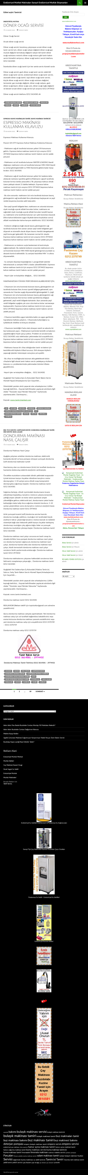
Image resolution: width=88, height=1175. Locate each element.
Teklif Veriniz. (7, 784)
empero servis (54, 1144)
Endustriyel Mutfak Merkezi (13, 757)
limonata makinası (39, 1152)
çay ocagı (35, 1162)
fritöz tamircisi (24, 1147)
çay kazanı (27, 1162)
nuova (26, 414)
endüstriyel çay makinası (11, 1147)
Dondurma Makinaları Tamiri (42, 430)
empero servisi (70, 1144)
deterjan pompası (13, 1144)
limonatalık (26, 1152)
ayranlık (5, 1132)
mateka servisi (59, 1152)
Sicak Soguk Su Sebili (10, 769)
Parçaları (44, 102)
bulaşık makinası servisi (32, 1131)
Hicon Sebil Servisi (68, 551)
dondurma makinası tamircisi (38, 673)
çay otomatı (42, 1162)
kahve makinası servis (13, 414)
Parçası (8, 105)
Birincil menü (85, 3)
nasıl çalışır (46, 679)
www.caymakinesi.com (73, 281)
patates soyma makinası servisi (27, 1156)
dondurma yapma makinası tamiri (17, 676)
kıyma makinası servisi (36, 1150)
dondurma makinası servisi (14, 673)
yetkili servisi (35, 105)
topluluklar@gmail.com (73, 133)
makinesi (51, 1152)
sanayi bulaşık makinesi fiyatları (71, 1156)
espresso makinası (44, 408)
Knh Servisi (7, 432)
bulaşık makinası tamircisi (56, 1132)
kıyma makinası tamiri (12, 1152)
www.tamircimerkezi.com (20, 400)
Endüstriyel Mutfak (11, 21)
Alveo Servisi (66, 543)
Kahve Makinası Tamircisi (41, 118)
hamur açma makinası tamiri (41, 1147)
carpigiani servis (38, 671)
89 (30, 691)
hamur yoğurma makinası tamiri (14, 1150)
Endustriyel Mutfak (10, 773)
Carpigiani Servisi (23, 430)
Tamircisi (24, 105)
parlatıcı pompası (71, 1152)
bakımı (16, 671)
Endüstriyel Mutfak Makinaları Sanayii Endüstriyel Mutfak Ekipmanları (35, 3)
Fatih (34, 676)
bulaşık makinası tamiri (19, 1136)
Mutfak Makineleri (9, 777)
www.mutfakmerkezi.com (69, 21)
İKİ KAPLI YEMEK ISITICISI (71, 559)
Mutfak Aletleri (8, 761)
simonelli (43, 414)
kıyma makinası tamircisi (57, 1150)
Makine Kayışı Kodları (10, 734)
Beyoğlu (22, 408)
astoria (13, 408)
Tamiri (34, 682)
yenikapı (43, 682)
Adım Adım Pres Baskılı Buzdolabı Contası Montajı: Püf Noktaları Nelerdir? (29, 725)
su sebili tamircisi (39, 1160)
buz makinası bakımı (15, 1140)
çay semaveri (50, 1162)
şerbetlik (57, 1162)
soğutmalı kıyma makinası (23, 1160)
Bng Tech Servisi (9, 430)
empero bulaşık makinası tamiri (35, 1144)
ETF (36, 411)
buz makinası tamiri (41, 1140)
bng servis (25, 671)
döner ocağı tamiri (31, 102)
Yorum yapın (23, 30)
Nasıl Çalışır (17, 432)
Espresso (31, 408)
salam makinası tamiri (48, 1155)
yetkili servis (7, 1162)
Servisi (16, 105)
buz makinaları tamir (67, 1136)
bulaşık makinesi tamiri (46, 1136)
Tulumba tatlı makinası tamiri (74, 1160)
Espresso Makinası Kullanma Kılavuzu (18, 411)
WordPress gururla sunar (10, 1172)
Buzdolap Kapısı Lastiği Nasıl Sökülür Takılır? (18, 742)
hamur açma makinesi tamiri (65, 1147)
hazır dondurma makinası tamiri (16, 679)
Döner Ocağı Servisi (23, 25)
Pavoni (34, 414)
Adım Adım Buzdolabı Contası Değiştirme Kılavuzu (21, 729)
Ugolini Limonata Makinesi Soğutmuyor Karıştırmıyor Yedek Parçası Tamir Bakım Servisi (33, 738)
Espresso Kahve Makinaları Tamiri (16, 118)
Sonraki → (40, 691)
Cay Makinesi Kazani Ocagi (12, 765)
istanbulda (35, 679)
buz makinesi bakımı (65, 1140)
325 (6, 408)
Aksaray (8, 671)
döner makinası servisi (13, 102)
